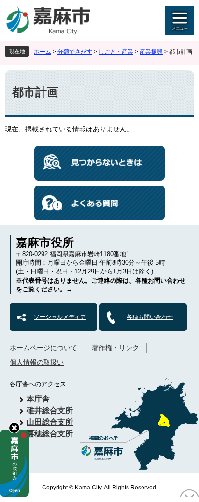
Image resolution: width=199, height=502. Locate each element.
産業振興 (151, 51)
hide (14, 427)
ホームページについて (43, 348)
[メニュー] (179, 20)
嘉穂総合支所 (50, 434)
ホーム (42, 51)
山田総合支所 (50, 422)
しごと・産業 (116, 51)
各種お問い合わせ (150, 317)
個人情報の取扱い (37, 362)
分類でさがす (74, 51)
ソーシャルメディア (60, 317)
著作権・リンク (115, 348)
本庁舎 (38, 399)
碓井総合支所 (50, 410)
